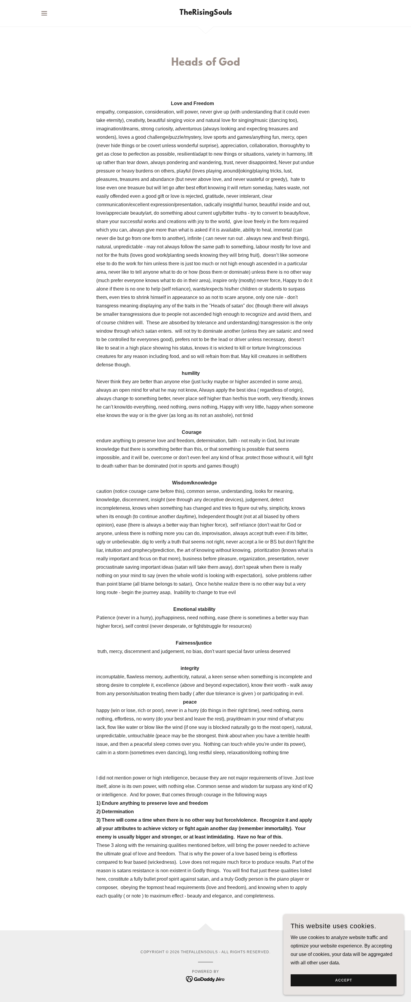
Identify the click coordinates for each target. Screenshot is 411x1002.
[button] (44, 13)
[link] (205, 13)
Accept (343, 980)
